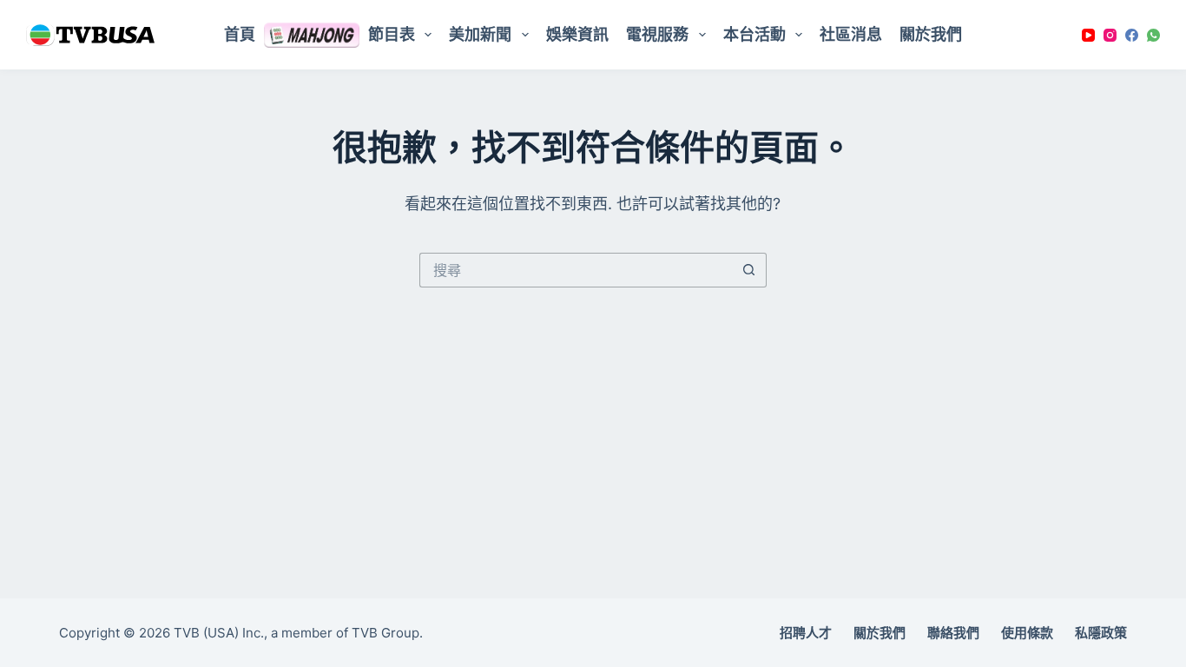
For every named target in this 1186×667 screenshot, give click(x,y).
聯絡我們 (953, 632)
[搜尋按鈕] (749, 270)
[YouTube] (1088, 35)
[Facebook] (1131, 35)
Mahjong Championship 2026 (311, 34)
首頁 (239, 34)
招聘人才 (806, 632)
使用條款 (1027, 632)
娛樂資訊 (577, 34)
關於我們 (930, 34)
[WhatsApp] (1153, 35)
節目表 (391, 34)
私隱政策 (1101, 632)
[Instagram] (1110, 35)
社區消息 (851, 34)
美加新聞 (480, 34)
